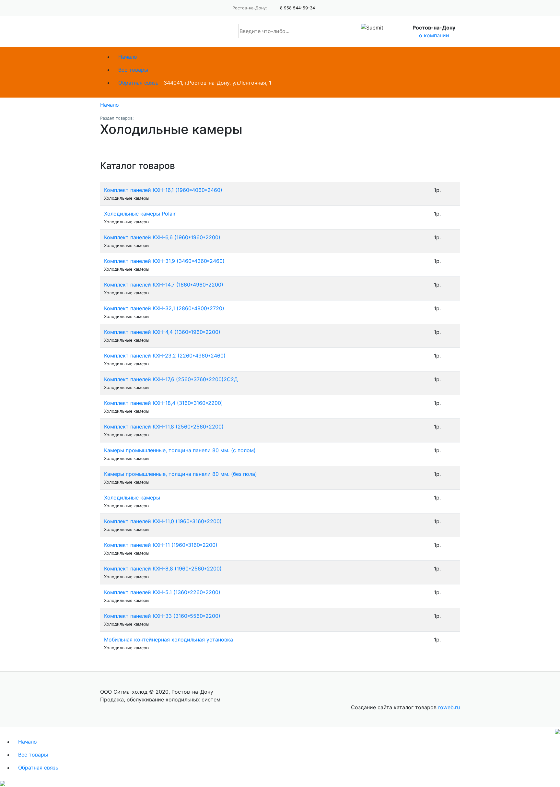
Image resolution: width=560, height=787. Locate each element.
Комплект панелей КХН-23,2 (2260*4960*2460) (165, 355)
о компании (434, 35)
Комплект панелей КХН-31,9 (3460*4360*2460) (164, 261)
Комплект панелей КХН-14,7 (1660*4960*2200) (163, 284)
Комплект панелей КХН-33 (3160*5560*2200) (162, 616)
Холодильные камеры (132, 497)
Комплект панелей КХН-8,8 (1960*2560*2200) (163, 568)
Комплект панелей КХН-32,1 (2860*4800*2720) (164, 308)
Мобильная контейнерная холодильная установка (168, 639)
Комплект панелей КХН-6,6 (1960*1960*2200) (162, 237)
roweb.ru (449, 707)
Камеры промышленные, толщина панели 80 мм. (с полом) (180, 450)
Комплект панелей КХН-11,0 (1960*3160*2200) (163, 521)
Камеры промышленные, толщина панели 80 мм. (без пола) (180, 474)
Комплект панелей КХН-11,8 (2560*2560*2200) (164, 426)
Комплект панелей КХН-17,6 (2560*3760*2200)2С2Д (171, 379)
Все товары (133, 69)
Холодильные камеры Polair (140, 213)
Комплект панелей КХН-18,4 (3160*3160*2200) (163, 403)
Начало (127, 56)
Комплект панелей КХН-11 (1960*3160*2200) (160, 545)
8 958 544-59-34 (297, 8)
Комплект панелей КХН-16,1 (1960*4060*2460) (163, 190)
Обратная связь (138, 82)
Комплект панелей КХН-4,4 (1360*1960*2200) (162, 332)
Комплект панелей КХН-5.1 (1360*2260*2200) (162, 592)
